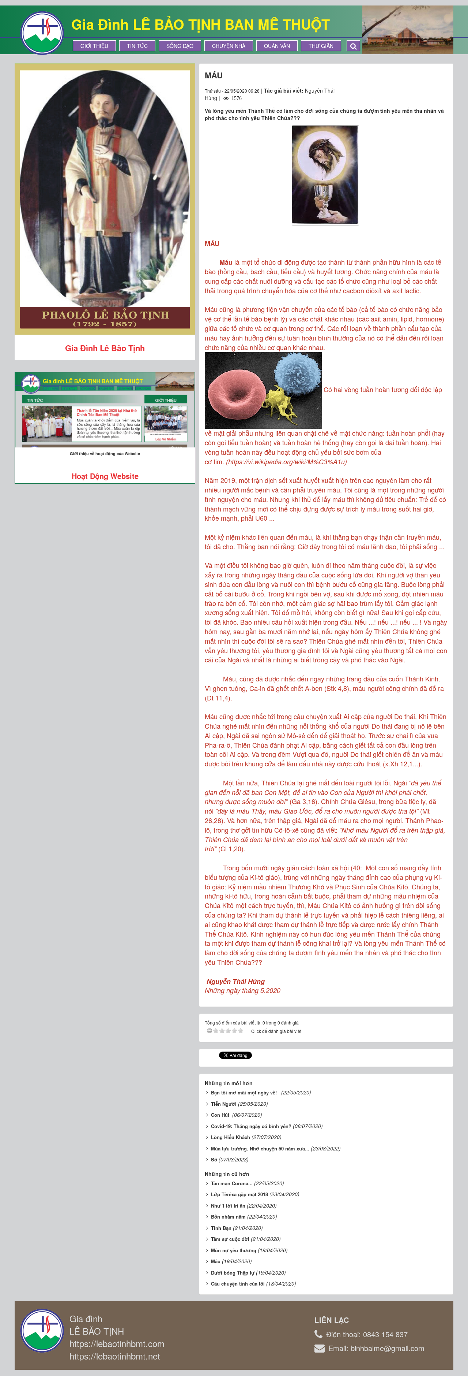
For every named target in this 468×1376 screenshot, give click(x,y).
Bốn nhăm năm (228, 1216)
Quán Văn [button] (277, 45)
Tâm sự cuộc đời (230, 1238)
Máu (215, 1261)
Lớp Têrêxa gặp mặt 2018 (239, 1194)
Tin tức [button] (137, 45)
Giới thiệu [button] (94, 45)
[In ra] (429, 90)
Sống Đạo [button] (179, 45)
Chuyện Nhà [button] (228, 45)
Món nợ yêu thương (233, 1250)
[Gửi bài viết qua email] (415, 90)
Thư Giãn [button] (321, 45)
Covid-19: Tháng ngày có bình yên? (251, 1126)
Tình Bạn (221, 1227)
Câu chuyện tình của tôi (238, 1283)
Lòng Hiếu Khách (230, 1137)
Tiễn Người (224, 1103)
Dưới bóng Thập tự (232, 1272)
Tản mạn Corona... (232, 1183)
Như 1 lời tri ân (228, 1205)
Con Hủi (221, 1114)
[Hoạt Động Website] (105, 409)
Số (214, 1159)
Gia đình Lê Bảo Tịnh (105, 348)
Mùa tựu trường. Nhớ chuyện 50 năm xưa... (260, 1148)
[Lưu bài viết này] (442, 90)
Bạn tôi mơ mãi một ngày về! (245, 1092)
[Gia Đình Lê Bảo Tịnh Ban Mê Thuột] (42, 32)
